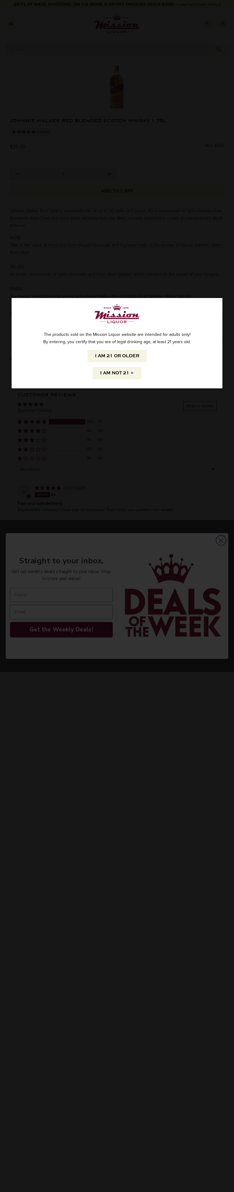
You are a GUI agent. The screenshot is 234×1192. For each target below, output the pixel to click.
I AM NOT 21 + (117, 373)
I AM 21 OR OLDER (117, 355)
